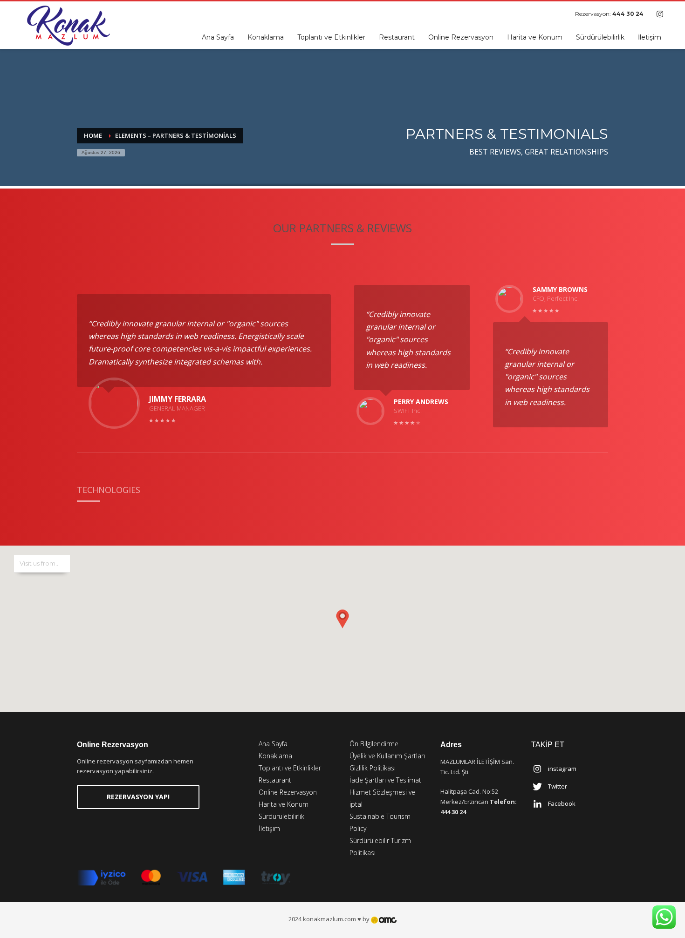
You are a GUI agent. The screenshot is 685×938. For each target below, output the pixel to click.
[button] (342, 619)
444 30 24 (628, 13)
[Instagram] (660, 14)
